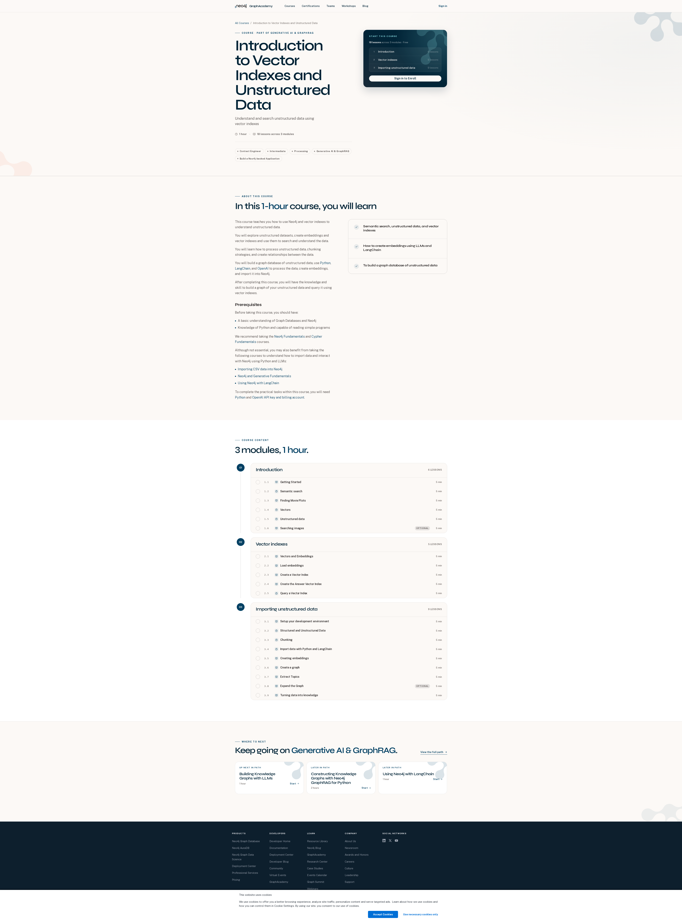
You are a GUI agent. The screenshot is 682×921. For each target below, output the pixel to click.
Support (349, 881)
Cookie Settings (284, 905)
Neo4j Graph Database (246, 841)
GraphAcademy (278, 881)
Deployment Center (244, 866)
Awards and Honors (357, 854)
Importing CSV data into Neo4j (260, 369)
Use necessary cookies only (420, 914)
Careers (349, 861)
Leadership (351, 875)
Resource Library (317, 841)
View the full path (431, 752)
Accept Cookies (383, 914)
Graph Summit (315, 881)
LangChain (242, 268)
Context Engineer (250, 151)
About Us (350, 841)
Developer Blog (279, 861)
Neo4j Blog (314, 847)
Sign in (443, 5)
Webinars (312, 888)
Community (276, 868)
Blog (365, 5)
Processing (301, 151)
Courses (290, 5)
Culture (349, 868)
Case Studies (315, 868)
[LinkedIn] (384, 840)
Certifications (311, 5)
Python (325, 263)
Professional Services (245, 872)
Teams (330, 5)
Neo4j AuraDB (240, 847)
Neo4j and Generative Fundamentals (264, 376)
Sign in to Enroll (405, 78)
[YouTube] (396, 840)
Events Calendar (317, 875)
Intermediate (278, 151)
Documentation (278, 847)
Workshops (349, 5)
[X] (390, 840)
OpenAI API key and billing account (278, 397)
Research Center (317, 861)
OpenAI (263, 268)
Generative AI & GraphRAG (332, 151)
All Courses (242, 23)
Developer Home (279, 841)
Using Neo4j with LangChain (258, 383)
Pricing (236, 879)
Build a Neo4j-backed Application (260, 158)
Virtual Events (277, 875)
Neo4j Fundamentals (289, 336)
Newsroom (351, 847)
